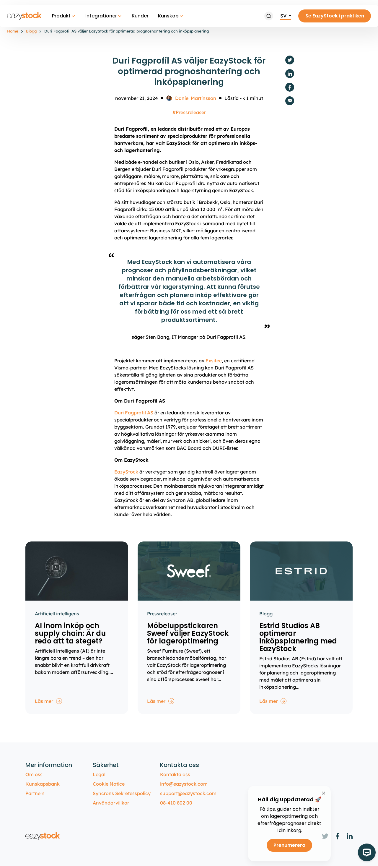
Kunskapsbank (42, 784)
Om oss (34, 774)
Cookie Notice (109, 784)
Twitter (289, 60)
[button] (268, 16)
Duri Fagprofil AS (133, 413)
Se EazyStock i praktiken (334, 15)
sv (284, 16)
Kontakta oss (175, 774)
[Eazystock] (25, 16)
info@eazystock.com (184, 784)
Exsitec (214, 361)
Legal (99, 774)
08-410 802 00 (176, 803)
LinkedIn (289, 73)
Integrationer (101, 15)
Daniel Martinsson (195, 98)
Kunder (140, 15)
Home (12, 31)
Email (289, 100)
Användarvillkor (111, 803)
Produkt (61, 15)
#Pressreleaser (189, 112)
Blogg (31, 31)
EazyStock (126, 472)
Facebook (289, 87)
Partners (35, 793)
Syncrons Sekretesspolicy (122, 793)
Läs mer (44, 701)
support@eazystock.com (188, 793)
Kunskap (168, 15)
